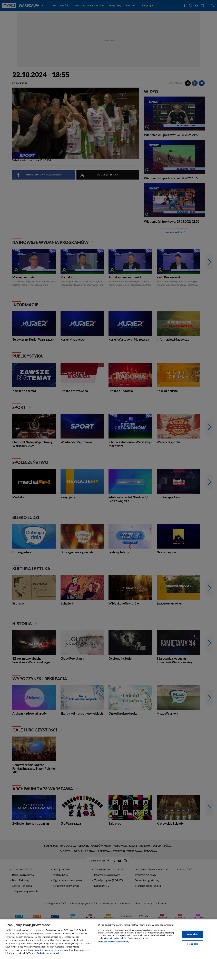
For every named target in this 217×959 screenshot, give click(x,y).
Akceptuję (192, 934)
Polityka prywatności (48, 953)
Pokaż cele (192, 943)
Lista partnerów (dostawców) (113, 941)
